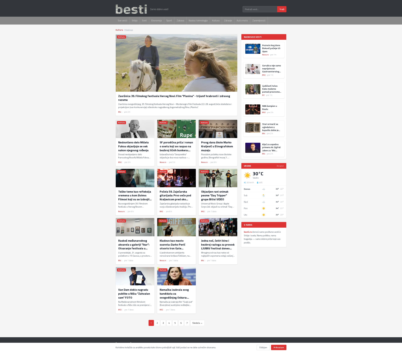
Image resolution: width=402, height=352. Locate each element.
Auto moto (242, 20)
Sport (169, 20)
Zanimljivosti (258, 20)
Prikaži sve (128, 30)
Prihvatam (279, 347)
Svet (144, 20)
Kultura (216, 20)
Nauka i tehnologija (198, 20)
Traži (281, 9)
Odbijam (263, 347)
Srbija (134, 20)
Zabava (180, 20)
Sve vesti (122, 20)
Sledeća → (197, 322)
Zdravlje (228, 20)
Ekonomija (156, 20)
